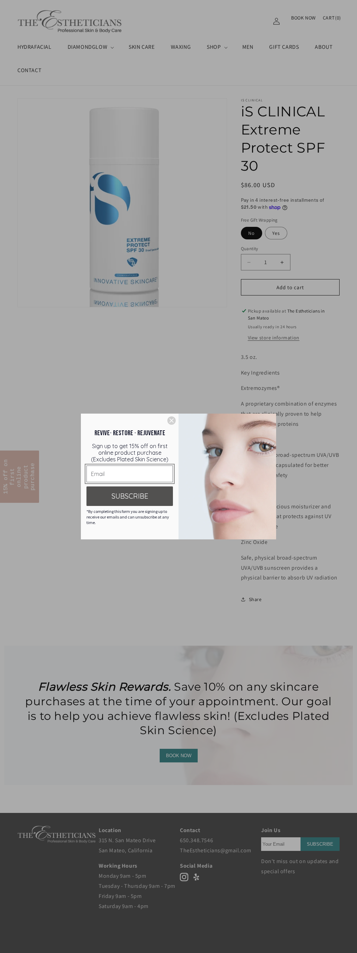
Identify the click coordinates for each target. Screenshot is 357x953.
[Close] (171, 420)
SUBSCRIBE (130, 496)
